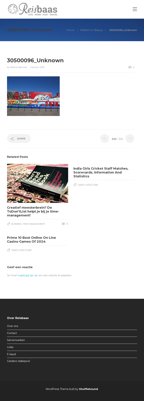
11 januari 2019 (37, 67)
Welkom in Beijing (91, 30)
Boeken (16, 223)
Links (10, 347)
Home (70, 30)
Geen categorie (88, 184)
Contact (12, 333)
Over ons (12, 326)
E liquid (11, 354)
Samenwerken (16, 340)
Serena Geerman (19, 67)
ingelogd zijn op (28, 275)
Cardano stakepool (18, 361)
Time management (34, 223)
